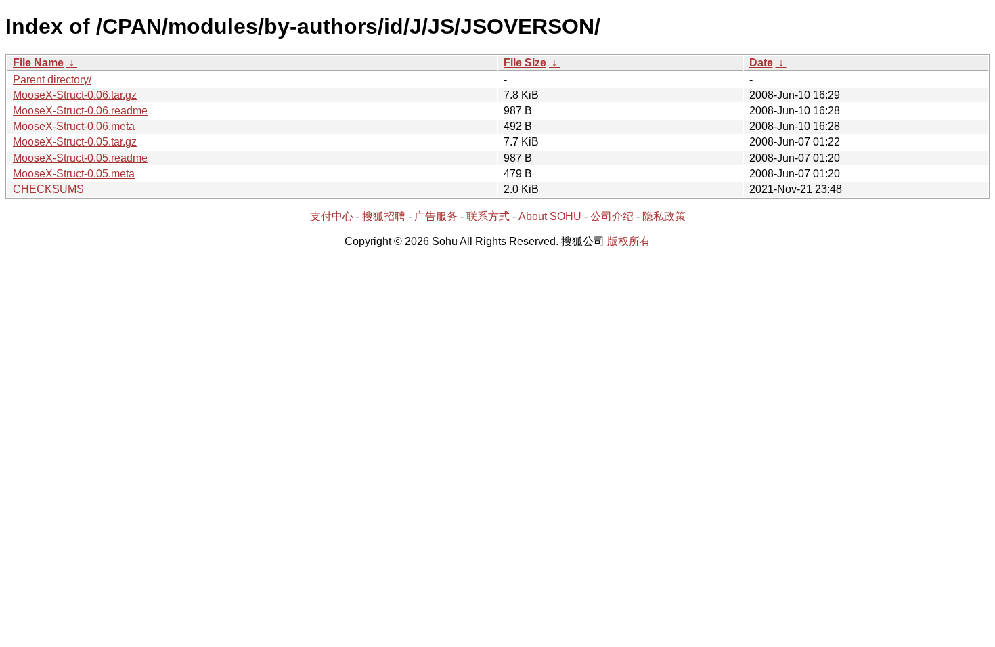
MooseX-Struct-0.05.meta (74, 173)
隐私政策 (664, 216)
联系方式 (488, 216)
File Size (525, 62)
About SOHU (549, 216)
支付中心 (331, 216)
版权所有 (628, 241)
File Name (38, 62)
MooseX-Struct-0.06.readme (80, 110)
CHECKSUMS (48, 189)
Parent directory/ (52, 79)
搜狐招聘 (383, 216)
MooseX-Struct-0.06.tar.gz (75, 95)
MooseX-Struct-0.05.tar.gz (75, 142)
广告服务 (436, 216)
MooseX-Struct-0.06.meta (74, 126)
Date (761, 62)
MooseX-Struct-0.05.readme (80, 158)
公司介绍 (612, 216)
